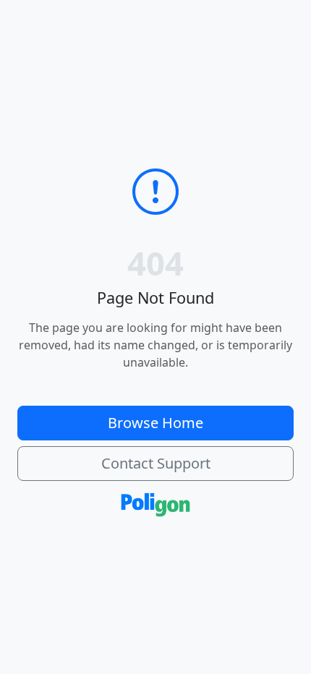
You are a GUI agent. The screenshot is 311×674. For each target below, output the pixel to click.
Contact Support (155, 463)
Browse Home (155, 422)
